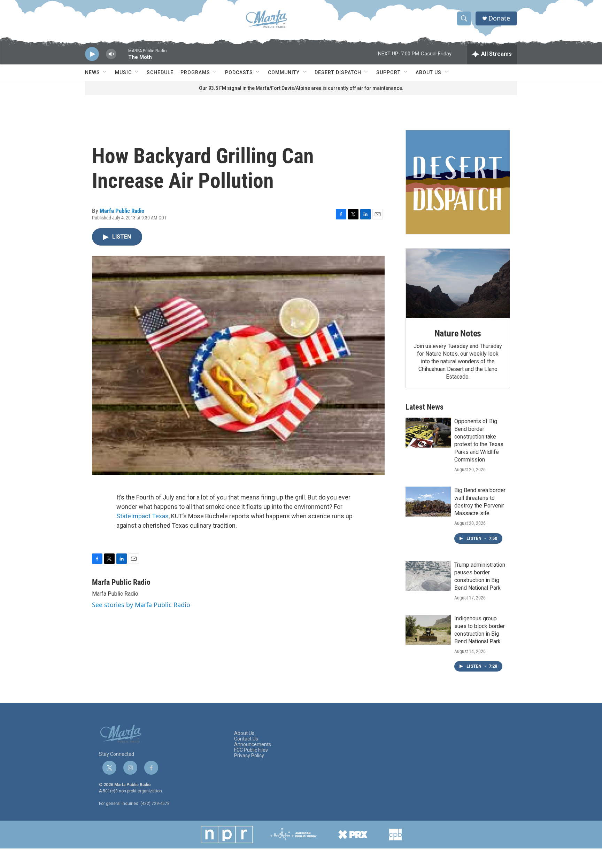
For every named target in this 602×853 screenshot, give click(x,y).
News (92, 72)
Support (388, 72)
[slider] (122, 57)
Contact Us (246, 739)
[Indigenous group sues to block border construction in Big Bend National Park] (428, 630)
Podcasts (239, 72)
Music (123, 72)
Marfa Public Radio (122, 210)
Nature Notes (457, 333)
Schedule (160, 72)
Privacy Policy (249, 755)
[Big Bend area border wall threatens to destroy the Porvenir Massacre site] (428, 502)
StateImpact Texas (142, 516)
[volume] (111, 54)
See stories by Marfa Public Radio (141, 604)
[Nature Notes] (458, 283)
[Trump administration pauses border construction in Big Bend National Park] (428, 576)
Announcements (252, 744)
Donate (499, 18)
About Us (428, 72)
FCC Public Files (251, 750)
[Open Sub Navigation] (105, 72)
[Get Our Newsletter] (458, 182)
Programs (195, 72)
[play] (92, 54)
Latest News (424, 407)
